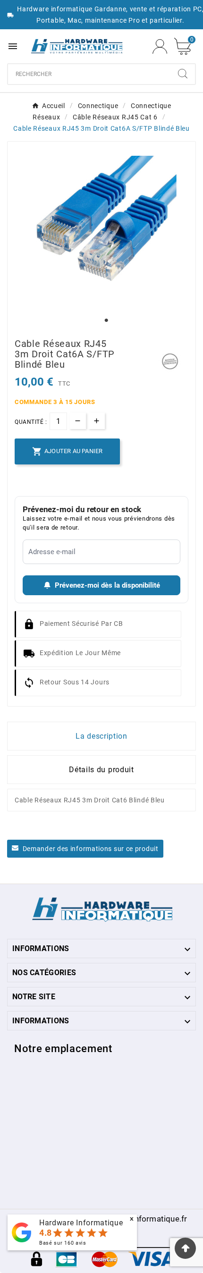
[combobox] (89, 74)
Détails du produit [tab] (101, 769)
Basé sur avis (62, 1243)
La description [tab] (101, 736)
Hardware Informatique (81, 1222)
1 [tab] (106, 320)
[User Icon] (159, 46)
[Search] (182, 73)
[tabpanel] (101, 230)
